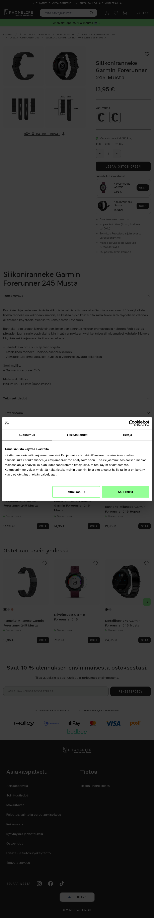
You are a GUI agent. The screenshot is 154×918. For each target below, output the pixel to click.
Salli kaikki (125, 492)
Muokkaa (74, 492)
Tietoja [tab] (127, 434)
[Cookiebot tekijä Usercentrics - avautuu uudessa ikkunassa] (131, 423)
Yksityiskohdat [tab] (77, 434)
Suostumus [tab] (27, 434)
